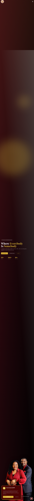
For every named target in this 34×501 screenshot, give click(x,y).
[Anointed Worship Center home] (2, 1)
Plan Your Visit (4, 253)
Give (18, 253)
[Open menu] (32, 1)
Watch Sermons (12, 253)
